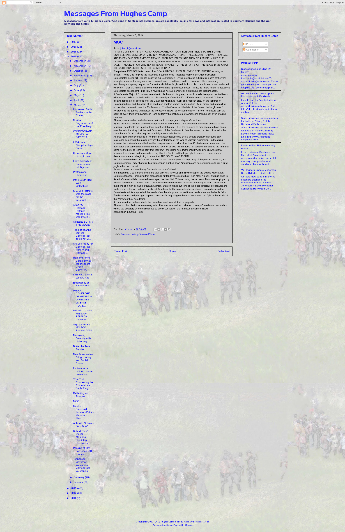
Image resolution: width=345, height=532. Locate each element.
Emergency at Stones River (81, 284)
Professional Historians (80, 173)
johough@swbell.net (130, 48)
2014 (74, 56)
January (79, 482)
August (78, 80)
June (77, 90)
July (76, 85)
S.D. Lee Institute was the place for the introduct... (83, 195)
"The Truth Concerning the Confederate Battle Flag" (83, 384)
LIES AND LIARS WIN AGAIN (82, 276)
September (80, 75)
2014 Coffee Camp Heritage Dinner (83, 145)
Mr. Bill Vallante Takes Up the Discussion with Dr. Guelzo (257, 95)
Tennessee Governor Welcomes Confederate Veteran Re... (82, 464)
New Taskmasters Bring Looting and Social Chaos (83, 359)
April (77, 100)
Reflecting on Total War (80, 395)
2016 (74, 46)
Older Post (224, 251)
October (79, 70)
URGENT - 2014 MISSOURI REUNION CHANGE (82, 315)
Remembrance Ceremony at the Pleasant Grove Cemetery (82, 263)
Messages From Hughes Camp (115, 13)
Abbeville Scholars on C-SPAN (83, 425)
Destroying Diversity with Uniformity (82, 338)
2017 (74, 41)
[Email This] (155, 229)
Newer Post (120, 251)
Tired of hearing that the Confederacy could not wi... (82, 234)
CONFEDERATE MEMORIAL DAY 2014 (82, 134)
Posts (248, 44)
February (79, 477)
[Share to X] (162, 229)
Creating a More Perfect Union (82, 154)
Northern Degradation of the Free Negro (83, 123)
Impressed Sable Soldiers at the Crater (82, 112)
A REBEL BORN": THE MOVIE (83, 223)
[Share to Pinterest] (169, 229)
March (78, 105)
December (80, 60)
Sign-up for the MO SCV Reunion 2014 (82, 327)
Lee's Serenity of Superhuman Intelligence (82, 163)
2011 (74, 498)
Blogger (189, 525)
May (76, 95)
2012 (74, 493)
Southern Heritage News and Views (138, 234)
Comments (252, 49)
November (80, 65)
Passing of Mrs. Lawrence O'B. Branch (83, 450)
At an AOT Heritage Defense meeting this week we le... (82, 210)
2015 (74, 51)
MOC (76, 401)
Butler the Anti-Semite (81, 348)
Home (172, 251)
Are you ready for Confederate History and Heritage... (83, 248)
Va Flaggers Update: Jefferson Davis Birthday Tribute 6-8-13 (258, 171)
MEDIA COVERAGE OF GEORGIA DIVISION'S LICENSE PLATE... (82, 298)
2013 (74, 488)
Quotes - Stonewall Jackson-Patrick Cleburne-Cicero (83, 412)
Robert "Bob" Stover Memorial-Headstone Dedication (80, 437)
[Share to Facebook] (165, 229)
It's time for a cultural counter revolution (83, 371)
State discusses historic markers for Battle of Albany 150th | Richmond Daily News (259, 121)
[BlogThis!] (158, 229)
